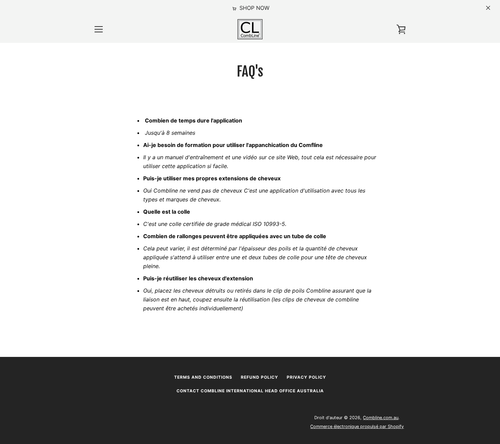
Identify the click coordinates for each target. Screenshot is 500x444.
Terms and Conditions (203, 377)
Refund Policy (259, 377)
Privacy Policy (306, 377)
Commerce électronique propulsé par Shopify (357, 426)
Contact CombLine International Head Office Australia (250, 390)
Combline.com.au (380, 417)
